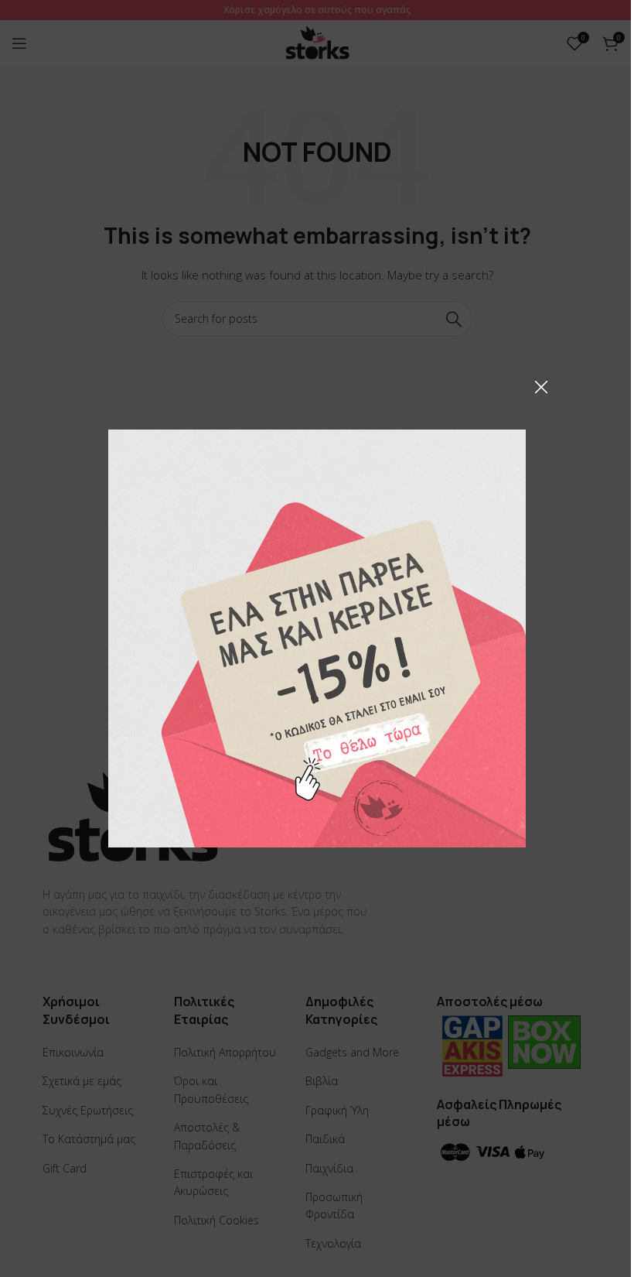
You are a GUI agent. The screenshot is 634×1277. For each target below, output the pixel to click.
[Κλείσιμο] (541, 387)
